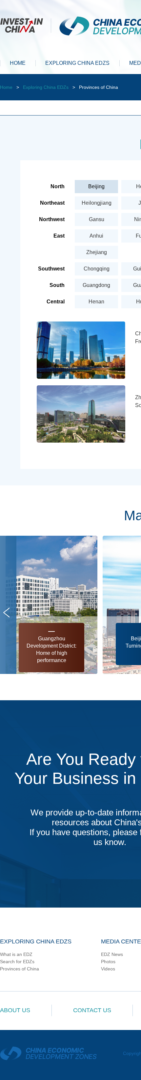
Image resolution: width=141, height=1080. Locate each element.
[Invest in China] (25, 24)
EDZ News (112, 954)
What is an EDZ (16, 954)
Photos (108, 961)
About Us (15, 1010)
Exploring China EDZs (46, 87)
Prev (6, 612)
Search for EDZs (17, 961)
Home (6, 87)
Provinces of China (19, 968)
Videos (108, 968)
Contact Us (92, 1010)
